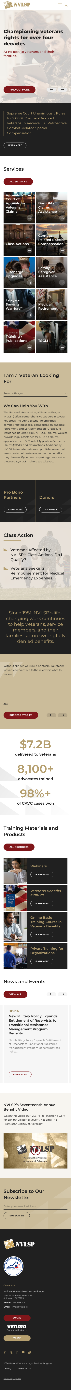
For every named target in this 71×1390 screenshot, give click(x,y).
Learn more (15, 145)
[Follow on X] (11, 1352)
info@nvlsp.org (20, 1307)
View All (15, 994)
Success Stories (20, 715)
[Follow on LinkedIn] (5, 1352)
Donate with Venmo (17, 1330)
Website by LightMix (12, 1379)
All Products (19, 847)
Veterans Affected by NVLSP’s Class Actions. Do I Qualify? (36, 554)
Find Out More (19, 89)
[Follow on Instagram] (29, 1352)
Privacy (7, 1368)
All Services (18, 181)
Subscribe (16, 1215)
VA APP (17, 1338)
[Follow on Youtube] (23, 1352)
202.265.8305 (18, 1302)
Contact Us (9, 1285)
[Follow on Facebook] (17, 1352)
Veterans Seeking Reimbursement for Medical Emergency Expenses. (37, 573)
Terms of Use (24, 1368)
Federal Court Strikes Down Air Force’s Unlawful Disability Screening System (35, 1020)
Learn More (42, 874)
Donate (17, 1318)
